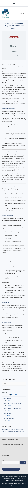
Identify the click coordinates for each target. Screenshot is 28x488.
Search (3, 460)
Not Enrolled (14, 37)
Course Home (4, 392)
